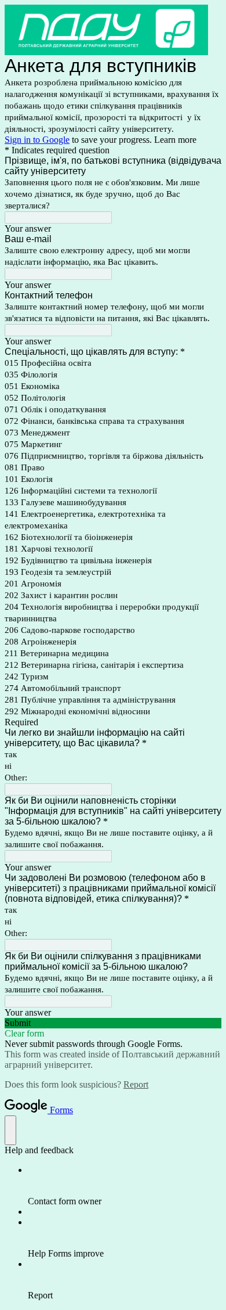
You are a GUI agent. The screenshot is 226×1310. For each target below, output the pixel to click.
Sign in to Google (37, 140)
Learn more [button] (175, 140)
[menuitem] (124, 1186)
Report (135, 1084)
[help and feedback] (10, 1130)
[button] (113, 1023)
